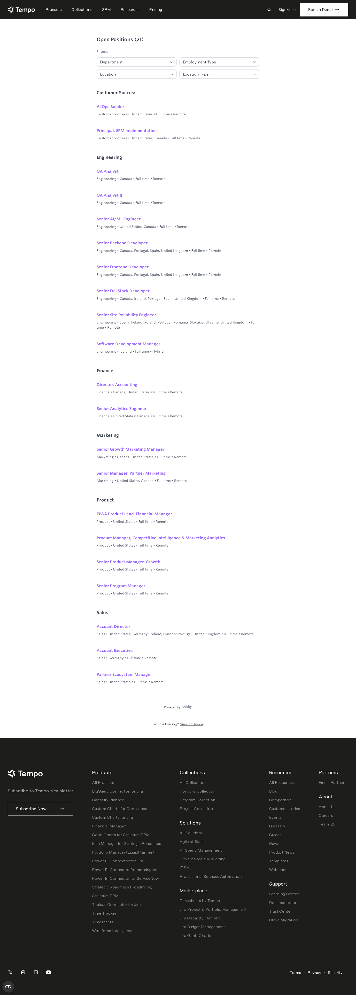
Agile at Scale (192, 841)
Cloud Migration (283, 920)
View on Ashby (191, 724)
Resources (130, 9)
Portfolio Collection (198, 791)
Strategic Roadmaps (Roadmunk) (122, 887)
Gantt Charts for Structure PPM (121, 835)
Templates (278, 861)
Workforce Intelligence (112, 930)
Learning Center (284, 894)
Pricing (155, 9)
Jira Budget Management (202, 927)
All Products (103, 782)
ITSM (185, 867)
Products (54, 9)
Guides (275, 835)
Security (335, 972)
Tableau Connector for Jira (116, 904)
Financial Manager (109, 826)
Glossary (277, 826)
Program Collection (197, 800)
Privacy (314, 972)
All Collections (193, 782)
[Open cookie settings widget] (8, 987)
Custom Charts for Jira (112, 817)
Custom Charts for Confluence (119, 808)
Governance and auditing (202, 859)
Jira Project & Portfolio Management (213, 909)
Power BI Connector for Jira (117, 861)
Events (275, 817)
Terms (295, 972)
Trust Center (280, 911)
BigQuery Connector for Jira (117, 791)
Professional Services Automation (211, 876)
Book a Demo (320, 9)
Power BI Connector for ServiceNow (125, 878)
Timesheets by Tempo (200, 900)
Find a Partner (331, 782)
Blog (273, 791)
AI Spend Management (201, 850)
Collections (81, 9)
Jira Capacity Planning (200, 918)
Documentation (283, 902)
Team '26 (327, 824)
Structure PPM (105, 896)
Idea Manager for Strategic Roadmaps (126, 843)
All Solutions (191, 833)
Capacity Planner (108, 800)
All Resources (281, 782)
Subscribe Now (31, 808)
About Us (327, 806)
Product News (281, 852)
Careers (326, 815)
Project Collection (196, 808)
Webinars (277, 869)
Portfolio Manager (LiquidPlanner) (123, 852)
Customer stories (284, 808)
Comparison (280, 800)
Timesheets (102, 922)
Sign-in (285, 9)
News (274, 843)
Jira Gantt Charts (195, 935)
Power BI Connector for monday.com (126, 869)
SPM (106, 9)
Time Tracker (104, 913)
